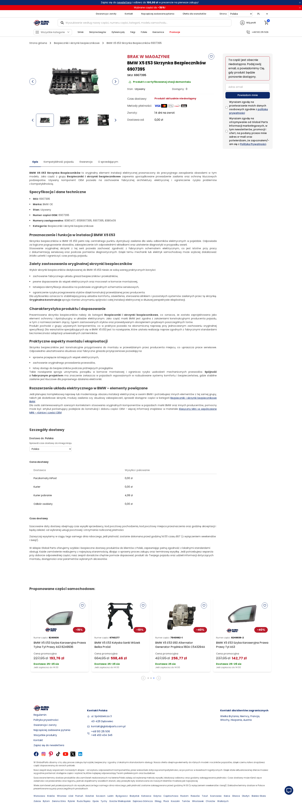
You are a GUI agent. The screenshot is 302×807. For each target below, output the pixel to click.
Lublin (110, 795)
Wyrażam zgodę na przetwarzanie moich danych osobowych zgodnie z (248, 107)
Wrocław (61, 795)
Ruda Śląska (83, 801)
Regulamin (40, 715)
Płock (166, 801)
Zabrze (37, 801)
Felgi (132, 32)
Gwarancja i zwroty (106, 13)
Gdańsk (89, 795)
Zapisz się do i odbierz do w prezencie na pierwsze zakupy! (150, 2)
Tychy (104, 801)
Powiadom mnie (248, 95)
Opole (95, 801)
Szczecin (100, 795)
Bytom (46, 801)
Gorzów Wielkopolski (120, 801)
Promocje (175, 32)
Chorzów (210, 801)
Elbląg (158, 801)
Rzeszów (195, 795)
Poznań (79, 795)
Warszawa (39, 795)
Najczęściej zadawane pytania (157, 13)
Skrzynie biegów (97, 32)
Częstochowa (170, 795)
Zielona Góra (59, 801)
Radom (184, 795)
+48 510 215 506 (100, 731)
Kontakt (129, 13)
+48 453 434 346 (101, 735)
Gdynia (157, 795)
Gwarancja (85, 162)
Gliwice (236, 795)
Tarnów (186, 801)
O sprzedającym (108, 162)
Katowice (146, 795)
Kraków (51, 795)
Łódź (71, 795)
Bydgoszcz (122, 795)
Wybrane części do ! (150, 7)
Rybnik (71, 801)
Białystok (134, 795)
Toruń (205, 795)
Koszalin (175, 801)
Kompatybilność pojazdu (59, 162)
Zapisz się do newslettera (49, 745)
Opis (35, 162)
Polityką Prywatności (253, 144)
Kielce (227, 795)
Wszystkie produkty (45, 735)
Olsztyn (246, 795)
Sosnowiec (216, 795)
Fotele (144, 32)
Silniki (81, 32)
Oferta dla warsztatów (194, 13)
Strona (223, 13)
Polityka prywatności (46, 720)
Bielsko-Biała (259, 795)
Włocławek (198, 801)
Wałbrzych (223, 801)
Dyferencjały (118, 32)
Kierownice (158, 32)
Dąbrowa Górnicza (143, 801)
